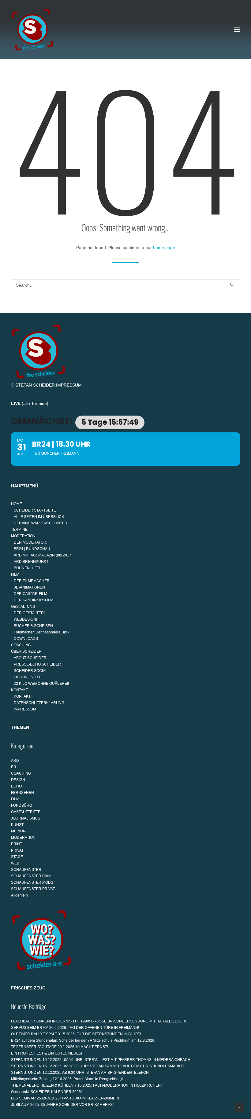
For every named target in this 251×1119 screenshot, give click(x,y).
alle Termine (35, 403)
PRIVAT (17, 850)
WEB (15, 863)
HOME (16, 504)
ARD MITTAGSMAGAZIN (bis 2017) (43, 555)
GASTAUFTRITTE (25, 812)
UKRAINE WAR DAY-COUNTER (40, 523)
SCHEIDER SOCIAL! (31, 671)
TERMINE (19, 529)
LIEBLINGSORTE (28, 677)
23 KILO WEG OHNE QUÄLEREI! (41, 683)
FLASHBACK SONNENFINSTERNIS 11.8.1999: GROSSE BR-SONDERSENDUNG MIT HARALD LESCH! (98, 1021)
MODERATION (23, 536)
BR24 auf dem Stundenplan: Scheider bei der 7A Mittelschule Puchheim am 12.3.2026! (83, 1040)
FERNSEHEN (22, 793)
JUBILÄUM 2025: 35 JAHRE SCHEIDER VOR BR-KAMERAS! (62, 1104)
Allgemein (19, 895)
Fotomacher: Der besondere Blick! (42, 632)
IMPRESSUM (69, 385)
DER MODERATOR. (30, 542)
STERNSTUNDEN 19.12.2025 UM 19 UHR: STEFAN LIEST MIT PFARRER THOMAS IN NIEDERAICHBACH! (101, 1060)
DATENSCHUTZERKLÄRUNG (39, 703)
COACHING (21, 645)
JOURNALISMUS (25, 818)
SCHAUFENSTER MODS (32, 882)
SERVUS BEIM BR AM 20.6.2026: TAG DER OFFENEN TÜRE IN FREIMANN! (75, 1027)
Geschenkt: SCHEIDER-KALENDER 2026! (46, 1092)
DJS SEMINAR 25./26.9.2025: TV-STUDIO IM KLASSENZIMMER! (65, 1098)
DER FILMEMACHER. (32, 581)
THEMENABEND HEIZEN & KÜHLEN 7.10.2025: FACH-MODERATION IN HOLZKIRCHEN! (86, 1085)
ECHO (16, 786)
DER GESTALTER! (29, 613)
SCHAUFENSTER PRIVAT (33, 889)
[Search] (125, 285)
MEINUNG (19, 831)
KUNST (17, 825)
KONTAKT (19, 690)
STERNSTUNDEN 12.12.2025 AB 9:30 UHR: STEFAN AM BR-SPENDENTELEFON (80, 1072)
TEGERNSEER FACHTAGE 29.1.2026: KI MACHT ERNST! (59, 1047)
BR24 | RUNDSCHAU (32, 549)
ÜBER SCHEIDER (26, 651)
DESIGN (18, 780)
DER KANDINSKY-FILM (33, 600)
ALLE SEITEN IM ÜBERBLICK (39, 517)
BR (13, 767)
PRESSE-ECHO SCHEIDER (37, 664)
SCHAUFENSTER (26, 870)
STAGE (17, 857)
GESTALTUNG (23, 606)
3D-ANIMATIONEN (29, 587)
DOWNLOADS (26, 639)
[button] (237, 29)
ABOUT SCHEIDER (30, 658)
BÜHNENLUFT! (27, 568)
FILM (15, 574)
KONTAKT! (23, 696)
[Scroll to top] (239, 1107)
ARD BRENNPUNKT (31, 562)
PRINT (16, 844)
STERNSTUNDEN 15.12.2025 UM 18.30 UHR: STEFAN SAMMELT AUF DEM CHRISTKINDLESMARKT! (97, 1066)
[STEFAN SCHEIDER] (32, 29)
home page (164, 247)
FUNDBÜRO (21, 805)
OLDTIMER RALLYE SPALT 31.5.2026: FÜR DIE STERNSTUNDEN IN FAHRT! (76, 1034)
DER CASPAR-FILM (30, 594)
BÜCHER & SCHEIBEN (33, 626)
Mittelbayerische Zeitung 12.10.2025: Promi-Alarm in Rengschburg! (67, 1079)
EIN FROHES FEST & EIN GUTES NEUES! (46, 1053)
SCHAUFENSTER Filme (31, 876)
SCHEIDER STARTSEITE (35, 510)
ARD (15, 760)
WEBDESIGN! (25, 619)
